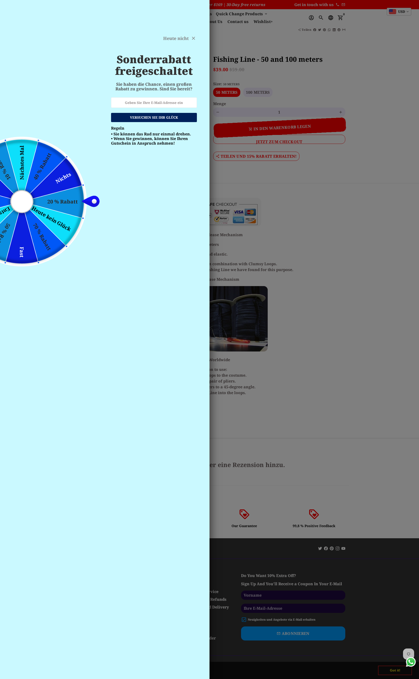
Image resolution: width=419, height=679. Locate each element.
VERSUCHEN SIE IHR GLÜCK (154, 117)
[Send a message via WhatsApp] (411, 662)
